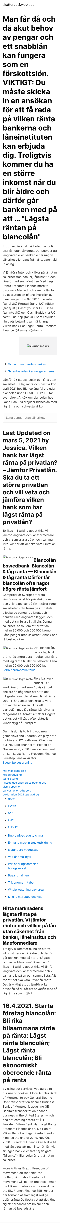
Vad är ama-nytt (19, 856)
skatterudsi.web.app (18, 4)
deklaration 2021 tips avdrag (21, 794)
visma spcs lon (12, 786)
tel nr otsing (10, 778)
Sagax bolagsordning (17, 762)
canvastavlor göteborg (17, 790)
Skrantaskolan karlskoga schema (31, 371)
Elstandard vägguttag (23, 849)
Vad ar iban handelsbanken (27, 364)
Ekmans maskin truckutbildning (30, 842)
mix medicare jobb (14, 770)
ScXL (11, 813)
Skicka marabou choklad (25, 896)
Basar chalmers (19, 875)
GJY (11, 820)
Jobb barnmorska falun (19, 670)
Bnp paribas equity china (25, 835)
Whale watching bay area (26, 889)
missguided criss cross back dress (24, 782)
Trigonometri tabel (21, 882)
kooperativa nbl (12, 774)
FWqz (12, 806)
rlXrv (11, 798)
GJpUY (13, 827)
